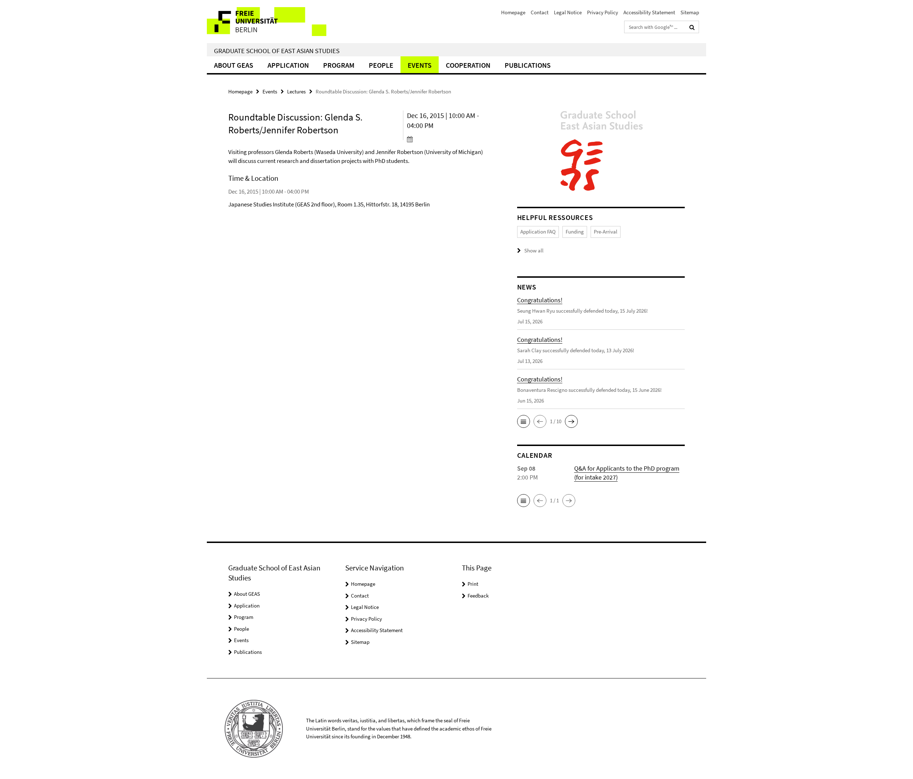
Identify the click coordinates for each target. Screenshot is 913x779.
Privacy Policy (602, 12)
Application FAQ (538, 231)
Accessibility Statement (649, 12)
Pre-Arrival (605, 231)
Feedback (478, 595)
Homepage (513, 12)
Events (420, 65)
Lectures (296, 91)
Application (288, 65)
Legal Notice (568, 12)
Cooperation (468, 65)
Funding (575, 231)
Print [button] (473, 583)
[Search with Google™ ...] (692, 27)
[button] (523, 421)
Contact (540, 12)
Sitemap (689, 12)
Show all (534, 250)
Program (339, 65)
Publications (528, 65)
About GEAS (233, 65)
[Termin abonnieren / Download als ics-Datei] (448, 139)
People (381, 65)
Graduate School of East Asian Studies (277, 50)
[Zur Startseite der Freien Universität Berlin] (266, 21)
